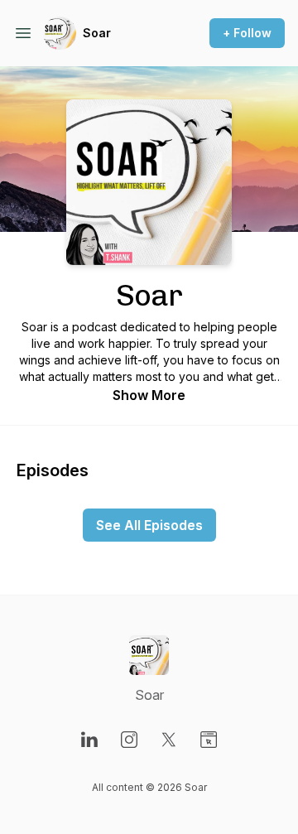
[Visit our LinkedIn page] (89, 739)
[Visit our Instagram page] (129, 739)
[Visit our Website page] (208, 739)
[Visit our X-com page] (169, 739)
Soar (97, 33)
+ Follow (247, 33)
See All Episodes (149, 525)
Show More (149, 395)
